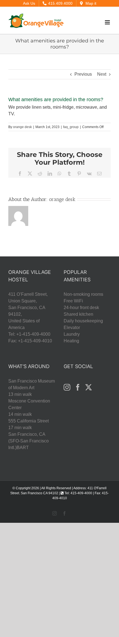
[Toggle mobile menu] (108, 22)
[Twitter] (88, 387)
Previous (83, 74)
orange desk (22, 127)
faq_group (71, 127)
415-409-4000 (81, 493)
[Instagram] (67, 387)
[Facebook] (77, 387)
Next (101, 74)
